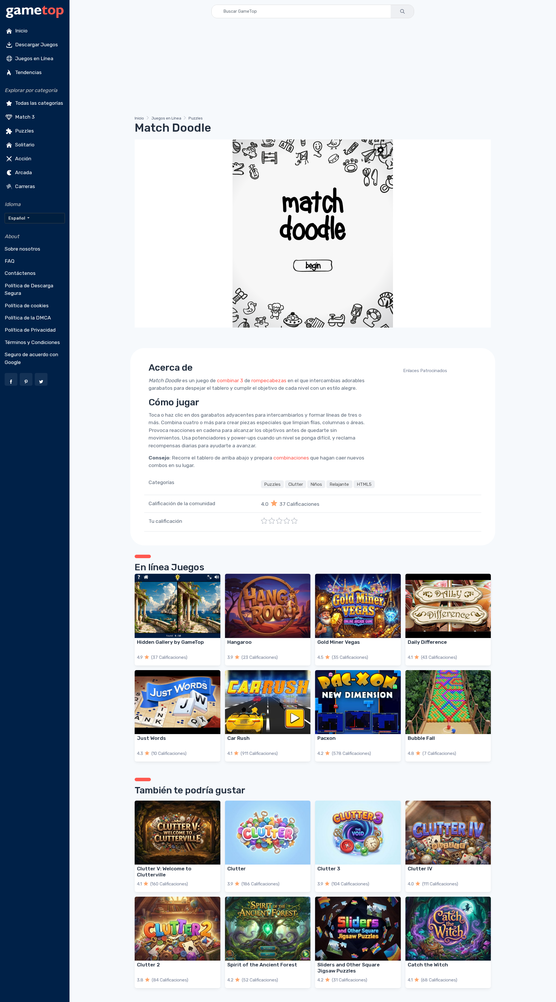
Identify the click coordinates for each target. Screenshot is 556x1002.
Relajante (339, 484)
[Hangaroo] (268, 606)
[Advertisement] (308, 68)
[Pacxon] (358, 702)
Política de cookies (27, 305)
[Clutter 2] (177, 929)
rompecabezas (268, 380)
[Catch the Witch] (448, 929)
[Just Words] (177, 702)
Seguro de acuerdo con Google (31, 358)
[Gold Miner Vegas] (358, 606)
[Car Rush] (268, 702)
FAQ (9, 261)
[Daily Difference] (448, 606)
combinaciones (291, 458)
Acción (22, 158)
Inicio (21, 31)
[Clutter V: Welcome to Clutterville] (177, 833)
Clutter (295, 484)
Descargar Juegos (36, 44)
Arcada (23, 172)
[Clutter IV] (448, 833)
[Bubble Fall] (448, 702)
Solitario (24, 145)
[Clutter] (268, 833)
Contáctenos (20, 273)
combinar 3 (230, 380)
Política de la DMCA (28, 318)
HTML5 (364, 484)
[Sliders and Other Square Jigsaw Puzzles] (358, 929)
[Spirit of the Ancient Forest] (268, 929)
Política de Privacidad (30, 330)
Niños (316, 484)
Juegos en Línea (33, 58)
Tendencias (28, 72)
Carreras (24, 186)
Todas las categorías (38, 103)
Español (17, 218)
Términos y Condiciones (32, 342)
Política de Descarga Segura (29, 289)
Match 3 (24, 117)
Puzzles (24, 131)
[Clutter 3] (358, 833)
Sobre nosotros (22, 249)
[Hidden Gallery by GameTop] (177, 606)
